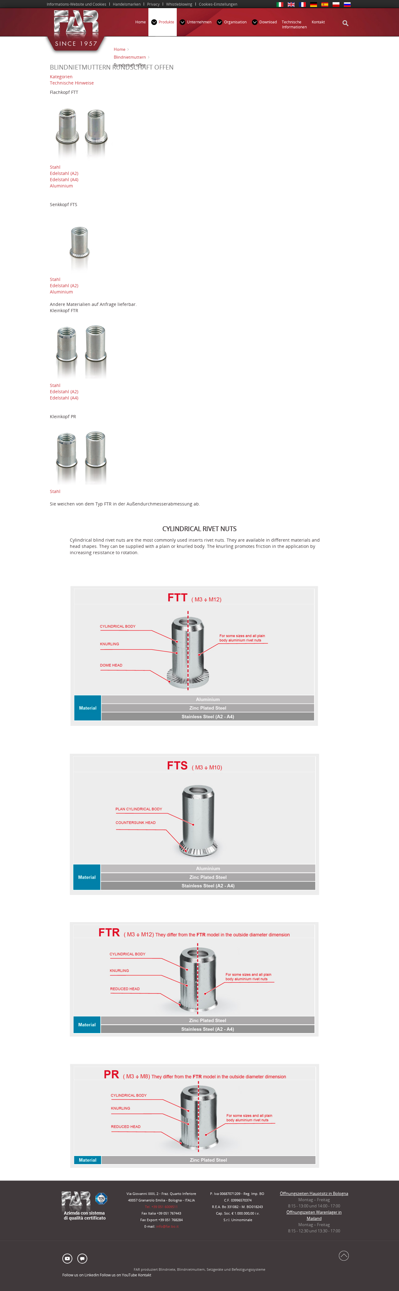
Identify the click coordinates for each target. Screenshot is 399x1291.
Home (119, 49)
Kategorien (61, 77)
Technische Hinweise (72, 83)
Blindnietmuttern (130, 57)
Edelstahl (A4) (64, 179)
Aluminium (61, 186)
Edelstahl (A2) (64, 173)
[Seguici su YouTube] (68, 1258)
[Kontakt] (81, 1258)
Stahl (55, 167)
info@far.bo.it (167, 1226)
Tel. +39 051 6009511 (161, 1207)
